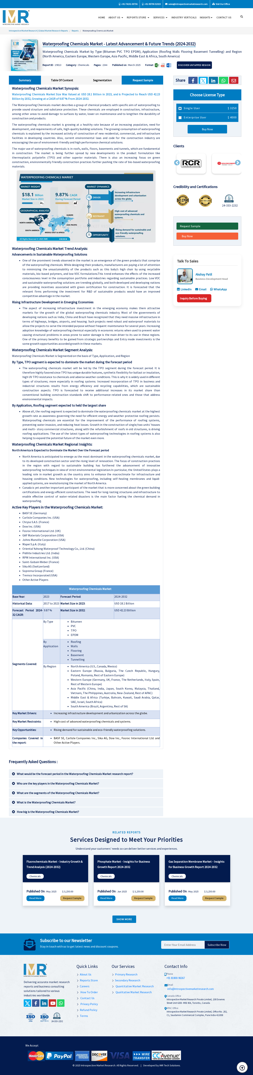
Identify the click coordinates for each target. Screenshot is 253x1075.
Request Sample (190, 226)
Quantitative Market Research (134, 986)
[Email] (233, 80)
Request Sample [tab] (143, 80)
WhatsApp (220, 289)
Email (203, 289)
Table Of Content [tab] (62, 80)
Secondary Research (127, 980)
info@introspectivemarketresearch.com (190, 989)
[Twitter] (203, 80)
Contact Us (87, 998)
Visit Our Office (222, 4)
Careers (84, 986)
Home (101, 17)
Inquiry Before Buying (193, 298)
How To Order (89, 992)
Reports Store (137, 17)
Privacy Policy (89, 1004)
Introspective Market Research (98, 1065)
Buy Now (207, 129)
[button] (177, 162)
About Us (115, 17)
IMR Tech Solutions (169, 1065)
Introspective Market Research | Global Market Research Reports (38, 30)
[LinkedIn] (213, 80)
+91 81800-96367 (175, 978)
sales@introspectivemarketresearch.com (188, 4)
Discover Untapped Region (194, 65)
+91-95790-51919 (152, 4)
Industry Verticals (184, 17)
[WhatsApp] (223, 80)
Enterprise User (210, 117)
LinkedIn (186, 289)
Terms (84, 1016)
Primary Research (126, 974)
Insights (205, 17)
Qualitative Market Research (133, 992)
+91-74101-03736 (129, 4)
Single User (210, 108)
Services (159, 17)
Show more (124, 919)
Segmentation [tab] (102, 80)
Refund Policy (88, 1010)
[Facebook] (193, 80)
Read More (35, 898)
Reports (75, 30)
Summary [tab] (25, 80)
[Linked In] (44, 1003)
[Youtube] (52, 1003)
